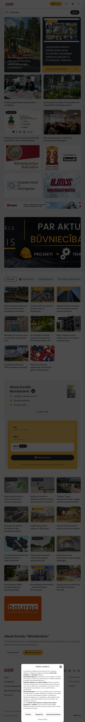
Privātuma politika (42, 719)
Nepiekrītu (39, 714)
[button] (61, 667)
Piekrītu (28, 714)
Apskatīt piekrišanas (53, 714)
